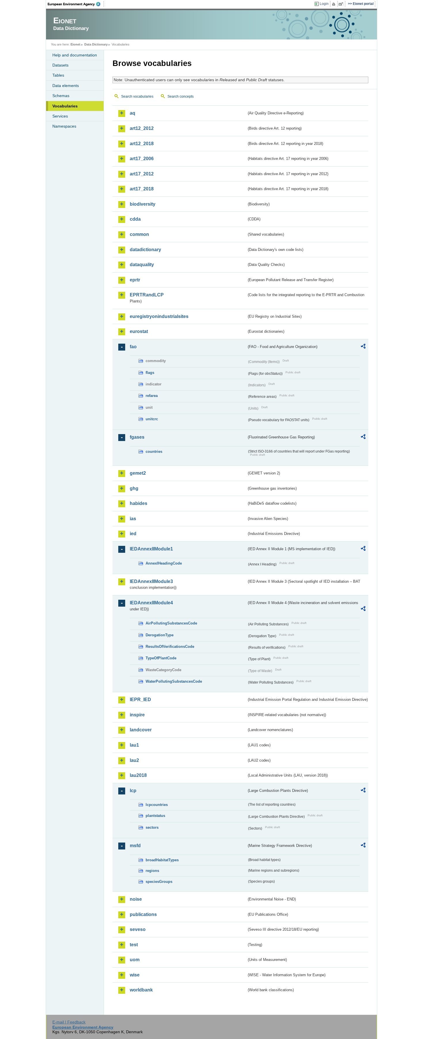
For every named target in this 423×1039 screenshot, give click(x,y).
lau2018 (138, 775)
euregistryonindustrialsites (159, 316)
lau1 (134, 745)
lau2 (134, 760)
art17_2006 (142, 158)
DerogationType (160, 635)
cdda (135, 219)
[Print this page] (334, 4)
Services (60, 116)
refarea (152, 395)
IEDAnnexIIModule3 (151, 581)
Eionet (75, 44)
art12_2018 (142, 143)
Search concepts (180, 96)
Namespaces (64, 126)
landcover (141, 729)
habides (138, 503)
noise (136, 899)
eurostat (139, 331)
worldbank (141, 989)
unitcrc (152, 419)
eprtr (135, 279)
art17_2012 (142, 173)
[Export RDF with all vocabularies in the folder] (363, 347)
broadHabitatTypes (162, 860)
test (134, 944)
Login (324, 3)
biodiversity (142, 204)
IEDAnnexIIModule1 (151, 548)
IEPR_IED (140, 699)
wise (135, 974)
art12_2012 (142, 128)
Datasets (60, 65)
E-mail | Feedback (68, 1022)
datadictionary (145, 249)
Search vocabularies (137, 96)
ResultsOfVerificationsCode (170, 646)
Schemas (60, 95)
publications (143, 914)
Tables (58, 75)
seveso (138, 929)
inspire (137, 714)
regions (152, 870)
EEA (76, 4)
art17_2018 (142, 188)
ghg (134, 488)
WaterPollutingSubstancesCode (174, 681)
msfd (135, 845)
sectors (152, 827)
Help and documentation (74, 55)
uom (135, 959)
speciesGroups (159, 881)
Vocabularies (65, 106)
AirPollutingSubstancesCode (171, 623)
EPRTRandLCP (147, 294)
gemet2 (138, 473)
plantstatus (155, 815)
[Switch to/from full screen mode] (342, 4)
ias (133, 518)
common (139, 234)
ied (133, 533)
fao (133, 346)
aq (132, 113)
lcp (133, 790)
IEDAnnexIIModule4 (151, 602)
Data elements (65, 85)
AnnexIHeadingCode (164, 563)
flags (150, 372)
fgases (137, 437)
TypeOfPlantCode (161, 658)
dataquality (142, 264)
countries (154, 451)
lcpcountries (157, 805)
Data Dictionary (96, 44)
